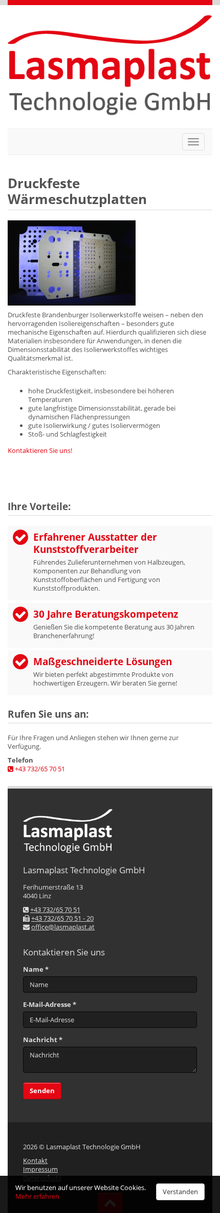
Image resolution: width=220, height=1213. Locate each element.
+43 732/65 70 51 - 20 (62, 918)
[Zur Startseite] (110, 66)
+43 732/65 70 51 (39, 768)
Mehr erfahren (37, 1196)
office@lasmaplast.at (63, 926)
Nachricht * (42, 1039)
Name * (36, 969)
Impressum (40, 1169)
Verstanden (180, 1191)
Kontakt (35, 1160)
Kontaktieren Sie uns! (40, 450)
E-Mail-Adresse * (49, 1004)
